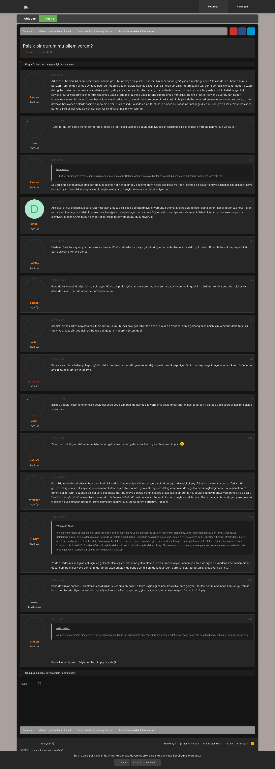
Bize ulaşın (170, 743)
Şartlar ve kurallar (190, 743)
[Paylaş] (245, 75)
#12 (250, 516)
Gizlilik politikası (212, 743)
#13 (250, 579)
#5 (251, 241)
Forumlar (213, 6)
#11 (251, 477)
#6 (251, 280)
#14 (250, 619)
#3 (251, 160)
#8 (251, 359)
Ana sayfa (242, 743)
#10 (250, 437)
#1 (251, 74)
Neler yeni (242, 6)
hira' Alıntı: (62, 169)
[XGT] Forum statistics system (42, 750)
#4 (251, 201)
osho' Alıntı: (63, 628)
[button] (225, 6)
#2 (251, 120)
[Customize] (62, 19)
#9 (251, 398)
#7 (251, 319)
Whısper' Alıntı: (65, 526)
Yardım (229, 743)
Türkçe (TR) (47, 743)
